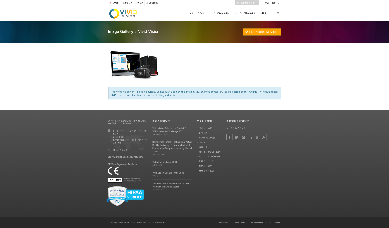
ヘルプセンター (127, 3)
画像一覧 (203, 146)
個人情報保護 (257, 222)
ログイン (275, 3)
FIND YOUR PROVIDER (263, 32)
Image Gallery (120, 31)
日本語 (115, 3)
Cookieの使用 (223, 222)
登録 (267, 3)
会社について (205, 128)
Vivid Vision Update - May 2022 (168, 172)
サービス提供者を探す (219, 13)
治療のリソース (206, 161)
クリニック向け (196, 13)
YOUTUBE (153, 3)
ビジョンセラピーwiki (209, 156)
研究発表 (203, 132)
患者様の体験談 (206, 170)
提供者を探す (205, 165)
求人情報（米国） (207, 137)
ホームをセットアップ (247, 2)
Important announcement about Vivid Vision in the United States (170, 185)
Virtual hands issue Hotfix (165, 162)
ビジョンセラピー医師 (209, 151)
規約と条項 (240, 222)
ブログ (140, 3)
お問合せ (264, 13)
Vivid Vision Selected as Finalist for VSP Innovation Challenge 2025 (170, 130)
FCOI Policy (274, 222)
